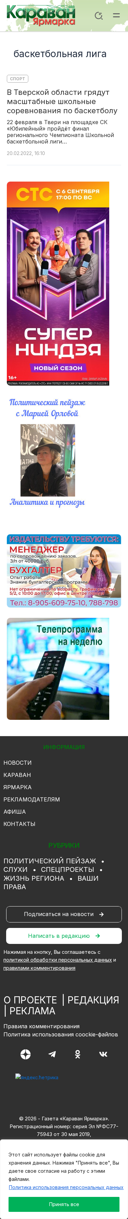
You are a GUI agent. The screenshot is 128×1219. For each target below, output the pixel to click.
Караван (17, 775)
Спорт (17, 78)
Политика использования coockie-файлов (60, 1034)
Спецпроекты (67, 869)
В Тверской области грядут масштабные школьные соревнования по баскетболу (62, 101)
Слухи (15, 869)
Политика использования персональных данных (66, 1187)
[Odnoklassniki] (77, 1054)
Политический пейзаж (49, 861)
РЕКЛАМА (32, 1011)
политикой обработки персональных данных (57, 960)
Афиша (14, 811)
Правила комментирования (41, 1026)
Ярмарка (17, 787)
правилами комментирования (39, 968)
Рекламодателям (31, 799)
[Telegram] (52, 1054)
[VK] (103, 1054)
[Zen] (25, 1054)
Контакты (19, 823)
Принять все (64, 1204)
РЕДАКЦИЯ (93, 1000)
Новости (17, 762)
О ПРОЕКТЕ (30, 1000)
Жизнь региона (33, 878)
